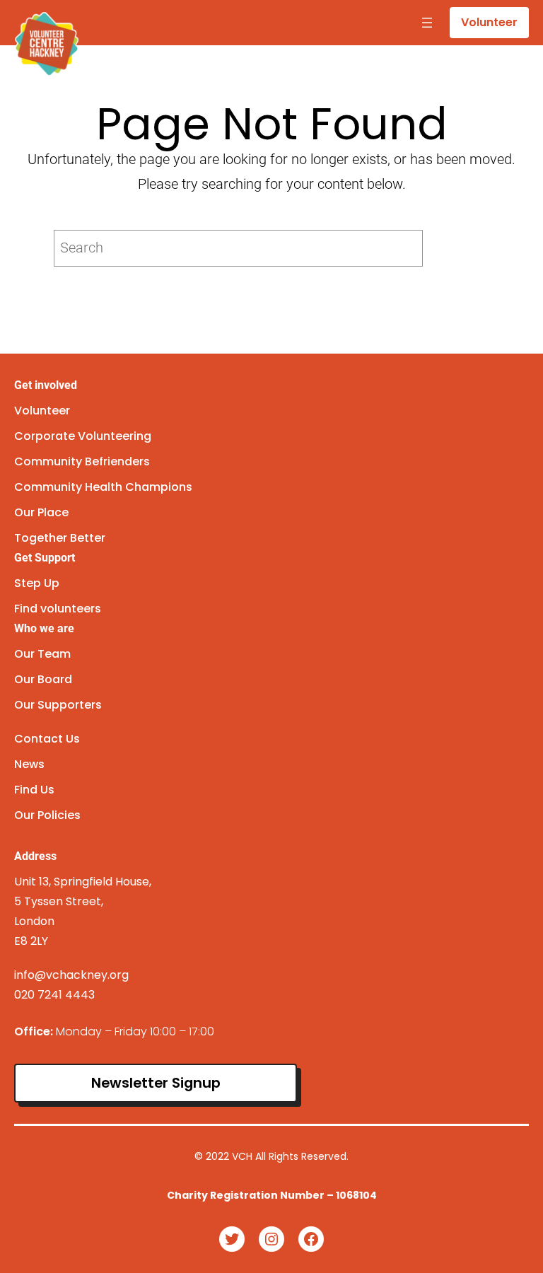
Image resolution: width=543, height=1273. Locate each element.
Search (459, 248)
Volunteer (489, 22)
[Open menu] (427, 22)
